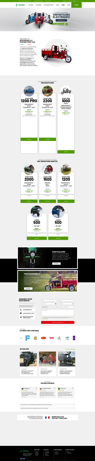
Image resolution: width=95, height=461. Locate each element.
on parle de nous (63, 5)
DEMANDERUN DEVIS (76, 5)
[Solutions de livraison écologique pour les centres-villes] (47, 359)
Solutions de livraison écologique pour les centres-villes (46, 372)
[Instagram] (22, 458)
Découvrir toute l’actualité (70, 349)
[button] (58, 24)
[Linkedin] (24, 458)
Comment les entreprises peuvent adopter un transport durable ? (66, 372)
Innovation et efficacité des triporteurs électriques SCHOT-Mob (27, 372)
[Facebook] (21, 458)
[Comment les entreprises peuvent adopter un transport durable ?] (66, 359)
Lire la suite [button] (23, 396)
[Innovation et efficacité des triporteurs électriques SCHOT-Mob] (28, 359)
